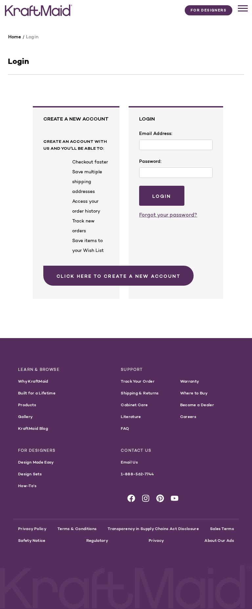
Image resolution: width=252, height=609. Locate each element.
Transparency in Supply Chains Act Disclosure (153, 528)
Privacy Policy (32, 528)
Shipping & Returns (139, 392)
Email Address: (155, 133)
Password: (150, 161)
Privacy (156, 540)
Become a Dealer (197, 404)
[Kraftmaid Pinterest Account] (160, 498)
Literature (131, 416)
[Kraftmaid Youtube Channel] (174, 498)
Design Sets (30, 473)
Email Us (129, 462)
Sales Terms (222, 528)
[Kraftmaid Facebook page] (131, 498)
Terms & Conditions (76, 528)
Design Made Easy (36, 462)
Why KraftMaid (33, 381)
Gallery (25, 416)
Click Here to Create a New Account (118, 276)
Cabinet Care (134, 404)
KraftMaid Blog (33, 428)
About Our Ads (219, 540)
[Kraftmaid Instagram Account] (146, 498)
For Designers (208, 10)
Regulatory (97, 540)
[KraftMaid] (38, 10)
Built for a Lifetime (36, 392)
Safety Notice (32, 540)
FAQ (125, 428)
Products (27, 404)
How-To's (27, 485)
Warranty (189, 381)
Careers (188, 416)
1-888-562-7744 (137, 473)
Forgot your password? (168, 215)
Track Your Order (138, 381)
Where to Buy (193, 392)
